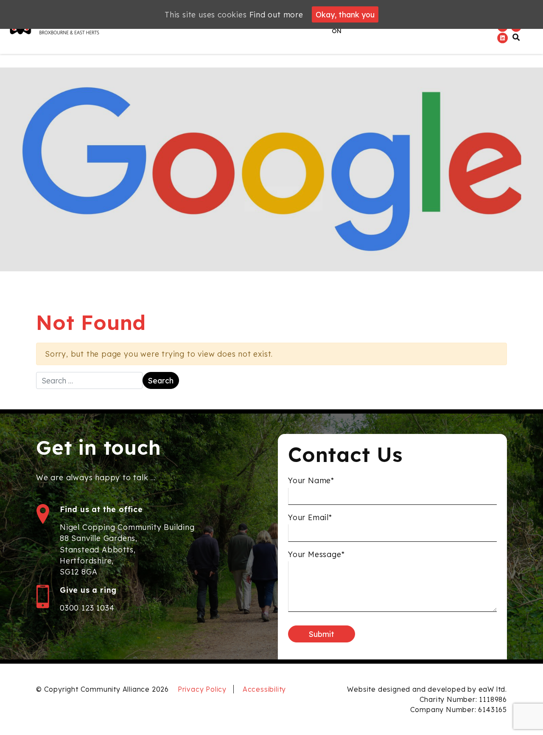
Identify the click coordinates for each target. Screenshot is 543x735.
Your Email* (310, 517)
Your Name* (311, 480)
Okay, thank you (345, 14)
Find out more (276, 14)
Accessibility (264, 689)
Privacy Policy (202, 689)
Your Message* (316, 554)
